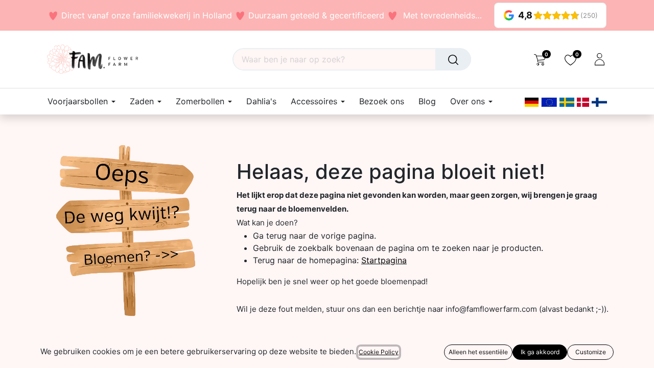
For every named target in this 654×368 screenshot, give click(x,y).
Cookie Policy (379, 352)
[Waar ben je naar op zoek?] (453, 59)
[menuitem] (261, 101)
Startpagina (384, 260)
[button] (14, 353)
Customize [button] (590, 352)
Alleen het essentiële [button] (478, 352)
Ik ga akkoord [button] (540, 352)
